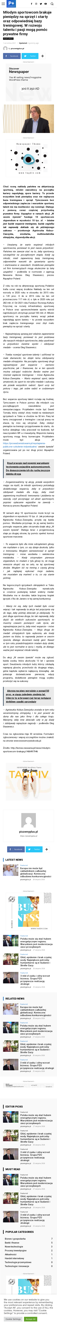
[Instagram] (36, 4)
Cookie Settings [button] (13, 1319)
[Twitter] (40, 4)
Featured (8, 38)
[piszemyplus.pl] (6, 48)
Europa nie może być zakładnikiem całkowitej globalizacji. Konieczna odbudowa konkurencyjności (35, 872)
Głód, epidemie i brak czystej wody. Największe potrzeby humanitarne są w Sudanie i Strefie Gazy (36, 961)
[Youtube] (45, 4)
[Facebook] (31, 4)
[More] (42, 56)
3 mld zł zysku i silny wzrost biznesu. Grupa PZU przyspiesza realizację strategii (35, 980)
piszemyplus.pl (17, 48)
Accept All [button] (30, 1319)
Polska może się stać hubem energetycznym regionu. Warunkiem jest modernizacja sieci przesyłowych (36, 942)
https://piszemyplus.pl (28, 836)
